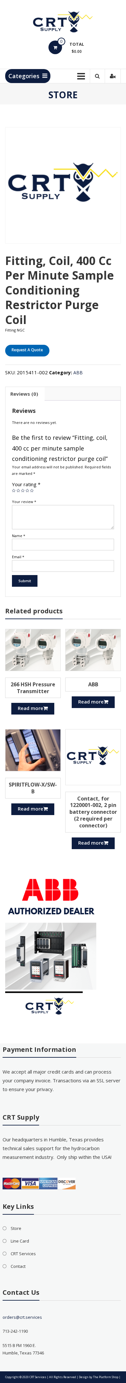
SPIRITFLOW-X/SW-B (33, 788)
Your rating (26, 484)
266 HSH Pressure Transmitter (33, 688)
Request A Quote (27, 350)
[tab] (24, 394)
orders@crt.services (22, 1317)
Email (18, 556)
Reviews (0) (24, 394)
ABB (78, 372)
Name (18, 535)
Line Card (20, 1241)
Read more (30, 708)
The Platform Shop (105, 1377)
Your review (24, 501)
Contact (18, 1266)
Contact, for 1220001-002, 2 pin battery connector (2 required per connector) (93, 812)
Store (16, 1228)
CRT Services (23, 1254)
